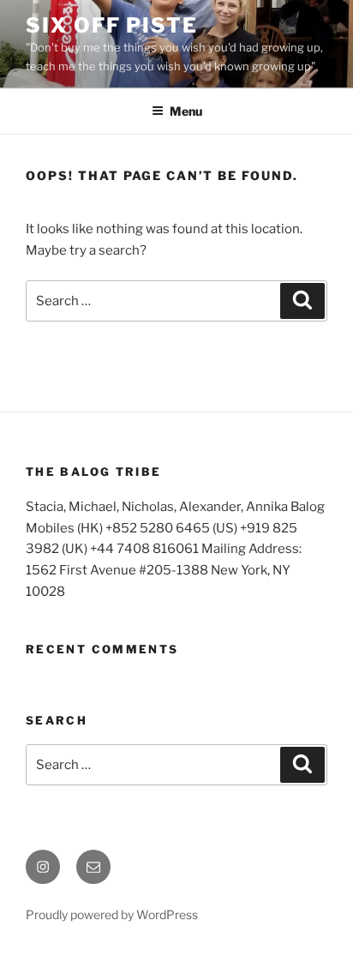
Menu (186, 111)
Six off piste (112, 25)
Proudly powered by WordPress (112, 914)
